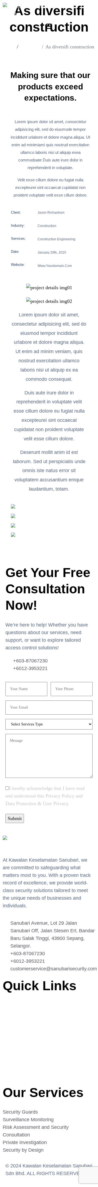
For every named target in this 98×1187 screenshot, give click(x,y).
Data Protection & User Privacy (36, 803)
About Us (12, 1018)
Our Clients (14, 1029)
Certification (15, 1040)
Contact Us (14, 1051)
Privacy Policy (59, 796)
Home (9, 1007)
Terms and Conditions (24, 1073)
